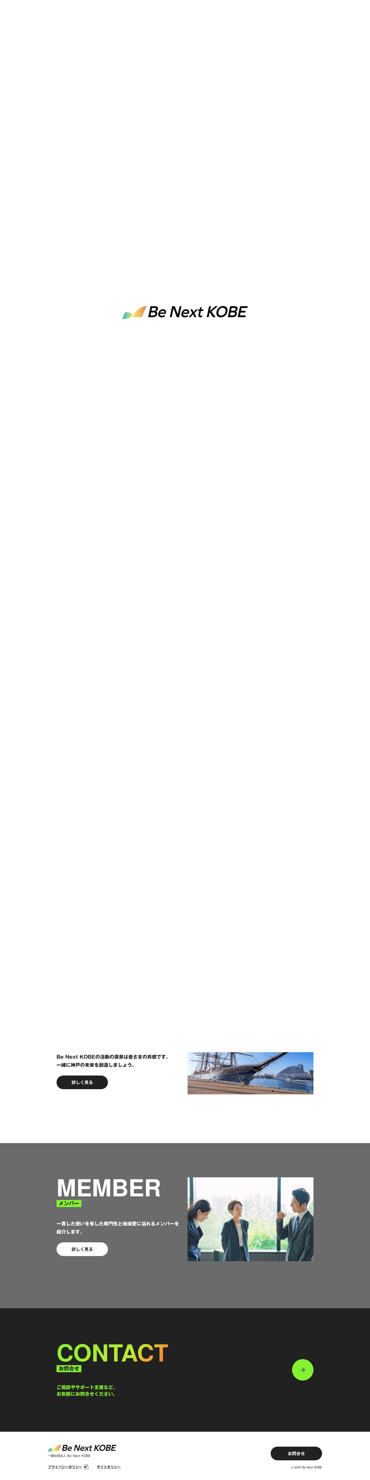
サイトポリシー (109, 1467)
